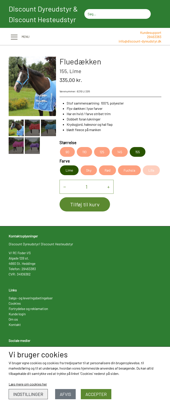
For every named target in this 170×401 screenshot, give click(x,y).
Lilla (151, 170)
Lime (69, 170)
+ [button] (108, 186)
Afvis (65, 394)
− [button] (64, 186)
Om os (13, 319)
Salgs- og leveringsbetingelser (31, 298)
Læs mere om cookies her (28, 384)
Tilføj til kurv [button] (84, 204)
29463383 (154, 37)
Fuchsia (129, 170)
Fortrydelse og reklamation (28, 308)
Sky (88, 170)
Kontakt (15, 324)
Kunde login (17, 314)
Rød (107, 170)
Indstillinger (28, 394)
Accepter (96, 394)
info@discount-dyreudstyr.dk (140, 41)
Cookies (15, 303)
